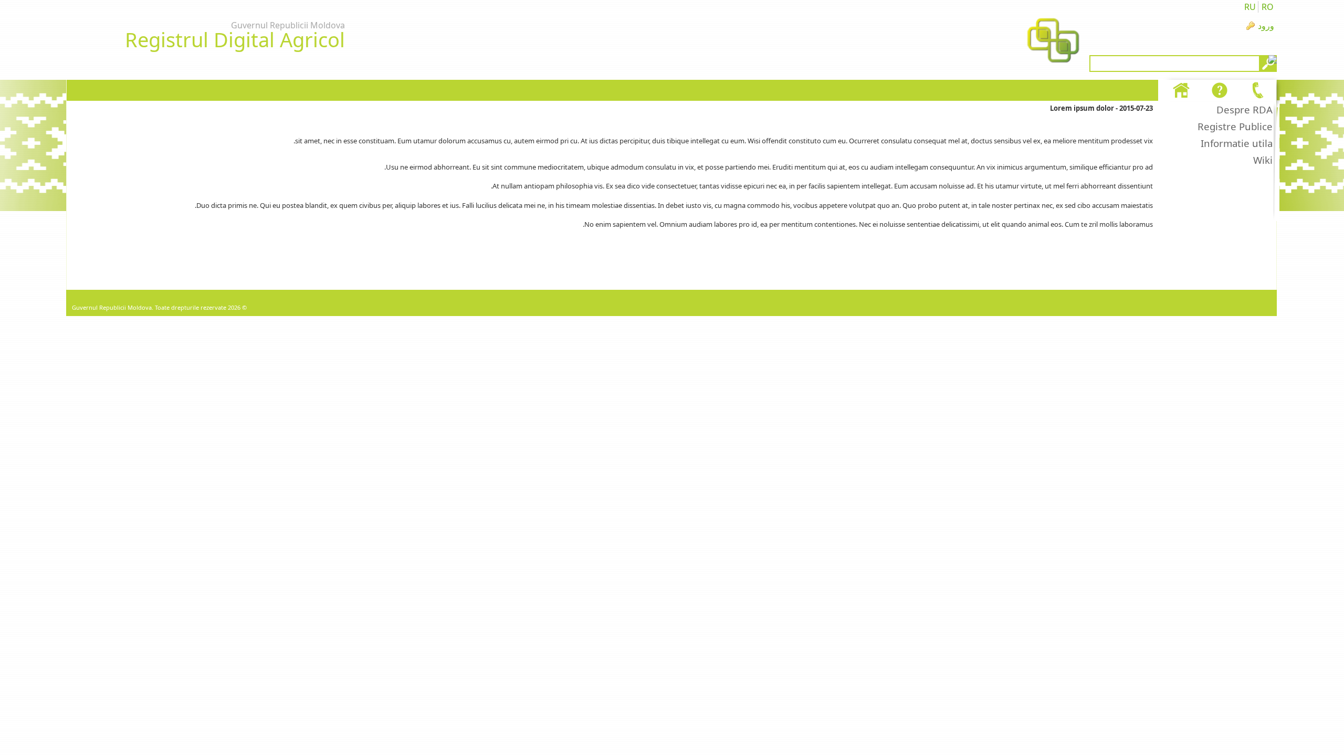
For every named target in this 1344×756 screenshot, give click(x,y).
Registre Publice (1235, 126)
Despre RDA (1244, 109)
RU (1250, 7)
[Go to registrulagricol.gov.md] (1053, 41)
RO (1268, 7)
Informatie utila (1237, 143)
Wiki (1263, 159)
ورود (1266, 26)
